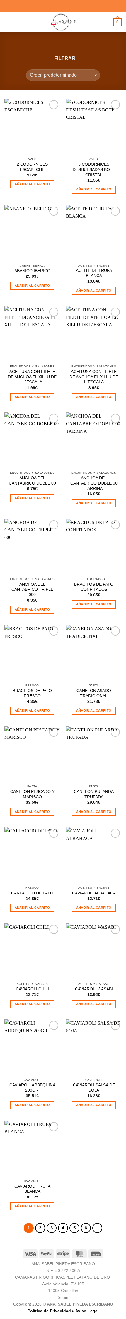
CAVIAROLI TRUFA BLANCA (32, 1189)
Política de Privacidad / (50, 1310)
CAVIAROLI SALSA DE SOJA (94, 1088)
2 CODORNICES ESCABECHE (32, 167)
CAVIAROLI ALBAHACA (94, 893)
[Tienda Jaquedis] (63, 22)
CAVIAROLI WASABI (94, 989)
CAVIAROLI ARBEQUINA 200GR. (32, 1088)
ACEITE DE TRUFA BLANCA (94, 273)
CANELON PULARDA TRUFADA (94, 794)
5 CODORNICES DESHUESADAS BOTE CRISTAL (94, 169)
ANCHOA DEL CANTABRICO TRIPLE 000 (32, 589)
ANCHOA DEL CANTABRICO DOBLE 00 (32, 480)
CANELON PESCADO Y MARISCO (32, 794)
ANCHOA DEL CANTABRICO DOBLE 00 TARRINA (94, 483)
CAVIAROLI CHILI (32, 989)
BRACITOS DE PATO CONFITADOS (93, 587)
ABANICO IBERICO (32, 271)
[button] (7, 22)
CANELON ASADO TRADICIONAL (93, 693)
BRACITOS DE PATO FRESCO (32, 693)
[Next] (97, 1228)
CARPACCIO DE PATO (32, 893)
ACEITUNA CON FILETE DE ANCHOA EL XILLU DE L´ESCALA (32, 377)
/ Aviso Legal (86, 1310)
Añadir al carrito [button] (32, 184)
